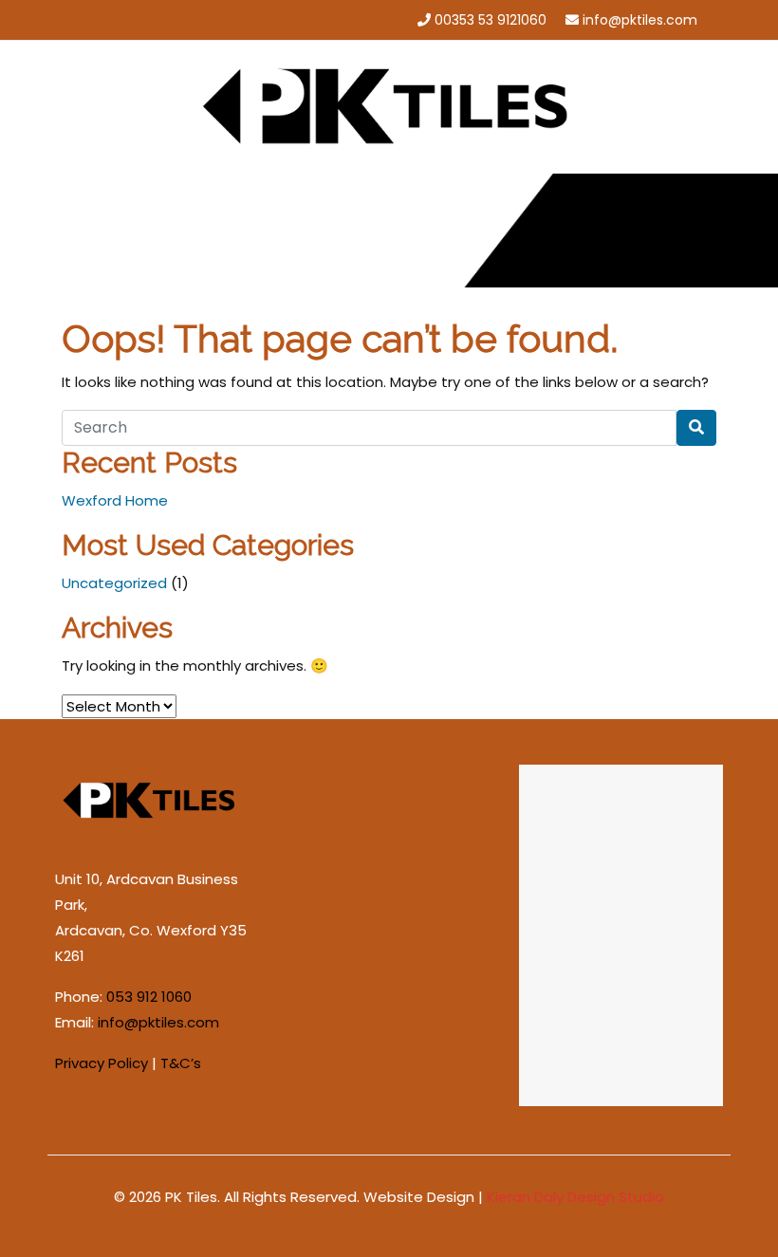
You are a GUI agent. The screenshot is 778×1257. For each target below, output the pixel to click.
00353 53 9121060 (490, 19)
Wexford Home (115, 500)
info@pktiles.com (640, 19)
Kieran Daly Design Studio (575, 1197)
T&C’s (180, 1063)
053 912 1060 (149, 997)
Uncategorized (114, 583)
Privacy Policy (101, 1063)
